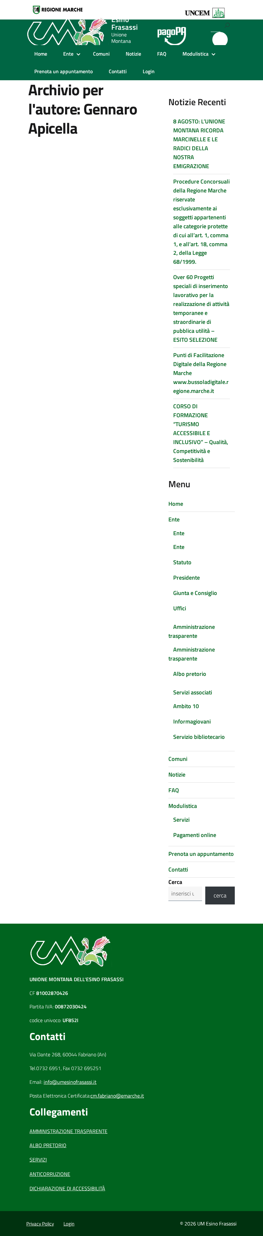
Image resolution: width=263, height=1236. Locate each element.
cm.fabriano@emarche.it (117, 1095)
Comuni (101, 54)
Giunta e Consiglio (195, 593)
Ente (68, 54)
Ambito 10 (186, 706)
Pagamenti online (194, 835)
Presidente (186, 577)
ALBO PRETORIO (48, 1145)
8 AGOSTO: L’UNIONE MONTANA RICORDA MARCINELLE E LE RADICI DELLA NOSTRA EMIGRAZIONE (199, 143)
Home (40, 54)
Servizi (181, 819)
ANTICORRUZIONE (50, 1174)
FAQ (161, 54)
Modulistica (195, 54)
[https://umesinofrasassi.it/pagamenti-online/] (172, 33)
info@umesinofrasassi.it (70, 1082)
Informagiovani (192, 721)
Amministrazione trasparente (191, 631)
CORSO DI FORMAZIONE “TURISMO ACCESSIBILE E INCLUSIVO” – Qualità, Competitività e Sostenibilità (200, 433)
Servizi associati (192, 692)
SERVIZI (38, 1159)
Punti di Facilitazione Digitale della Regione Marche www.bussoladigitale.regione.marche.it (201, 373)
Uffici (179, 608)
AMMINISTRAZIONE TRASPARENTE (68, 1131)
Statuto (182, 562)
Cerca (175, 882)
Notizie (133, 54)
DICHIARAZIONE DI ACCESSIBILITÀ (67, 1188)
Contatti (118, 71)
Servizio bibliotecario (199, 736)
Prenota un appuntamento (63, 71)
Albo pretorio (189, 673)
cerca (220, 895)
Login (149, 71)
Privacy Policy (40, 1223)
